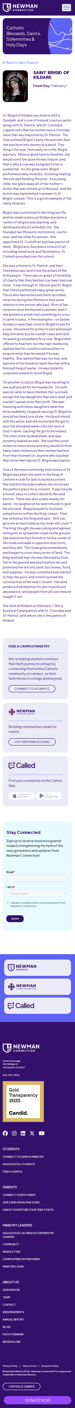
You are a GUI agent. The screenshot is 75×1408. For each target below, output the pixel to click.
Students (11, 1149)
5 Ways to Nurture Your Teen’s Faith (28, 1209)
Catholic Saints (22, 1386)
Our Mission (11, 1289)
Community (11, 1244)
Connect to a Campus (32, 689)
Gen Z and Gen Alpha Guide (21, 1202)
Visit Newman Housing (32, 742)
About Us (11, 1282)
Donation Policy (50, 1366)
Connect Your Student (19, 1194)
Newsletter (11, 1251)
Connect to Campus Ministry (23, 1156)
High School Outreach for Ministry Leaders (28, 1234)
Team (6, 1297)
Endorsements (13, 1312)
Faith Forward (13, 1334)
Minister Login (13, 1266)
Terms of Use (29, 1366)
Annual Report (13, 1319)
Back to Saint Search (22, 62)
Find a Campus (12, 1171)
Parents (10, 1187)
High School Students (19, 1164)
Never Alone (12, 1341)
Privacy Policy (10, 1366)
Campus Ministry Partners (21, 1259)
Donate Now (37, 1400)
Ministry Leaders (17, 1225)
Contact (9, 1304)
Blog (6, 1326)
